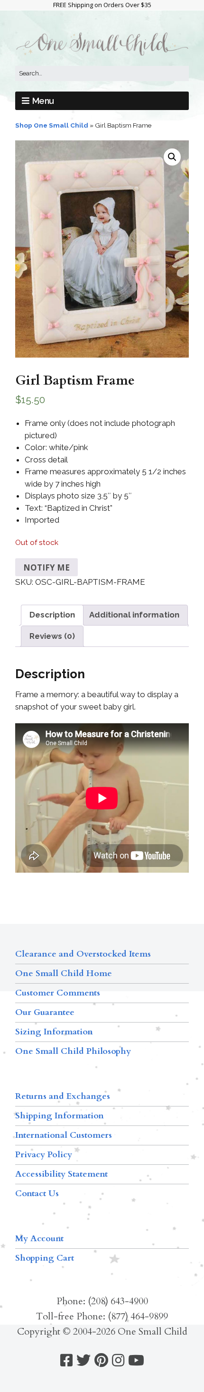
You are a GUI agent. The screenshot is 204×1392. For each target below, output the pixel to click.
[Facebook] (66, 1360)
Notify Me (46, 567)
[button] (172, 157)
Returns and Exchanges (62, 1096)
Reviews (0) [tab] (52, 636)
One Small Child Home (63, 973)
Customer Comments (57, 993)
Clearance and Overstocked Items (83, 954)
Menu (43, 101)
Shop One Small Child (51, 125)
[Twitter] (83, 1360)
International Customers (63, 1135)
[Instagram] (118, 1360)
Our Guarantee (44, 1012)
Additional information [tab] (134, 614)
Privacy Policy (43, 1155)
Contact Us (37, 1193)
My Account (39, 1239)
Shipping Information (59, 1116)
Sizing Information (54, 1032)
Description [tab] (52, 614)
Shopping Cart (44, 1258)
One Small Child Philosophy (73, 1051)
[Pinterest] (101, 1360)
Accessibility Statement (61, 1174)
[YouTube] (136, 1360)
